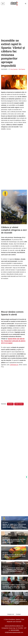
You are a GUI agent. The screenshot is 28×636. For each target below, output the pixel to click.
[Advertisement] (14, 22)
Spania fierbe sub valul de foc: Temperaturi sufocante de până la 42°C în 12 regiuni (13, 341)
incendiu (10, 404)
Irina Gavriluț (14, 69)
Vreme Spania (19, 404)
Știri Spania (22, 69)
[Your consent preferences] (26, 477)
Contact (18, 614)
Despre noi (10, 614)
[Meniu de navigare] (3, 3)
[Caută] (25, 3)
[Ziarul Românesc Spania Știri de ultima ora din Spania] (14, 3)
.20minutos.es (14, 364)
